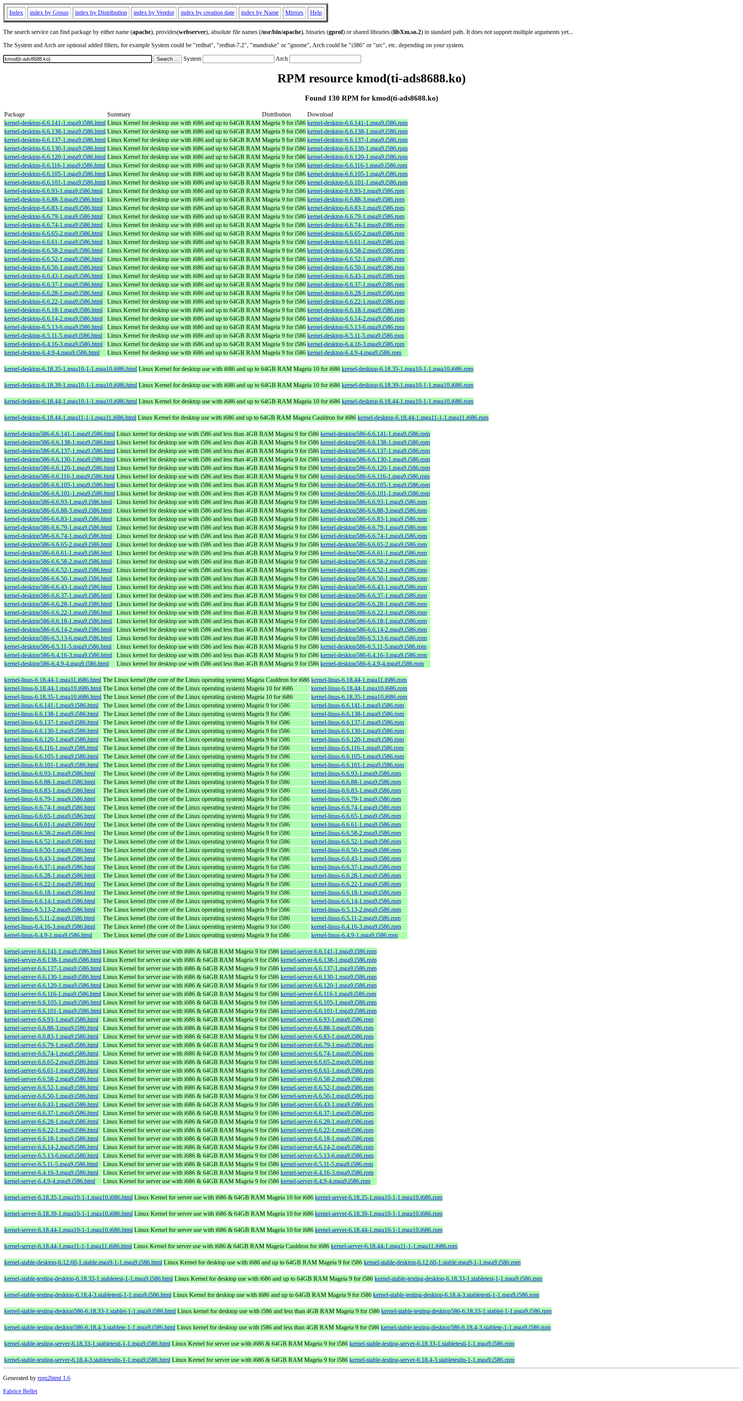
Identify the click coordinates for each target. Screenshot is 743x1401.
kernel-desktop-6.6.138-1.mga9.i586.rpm (357, 131)
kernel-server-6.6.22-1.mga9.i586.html (51, 1130)
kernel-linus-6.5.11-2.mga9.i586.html (49, 918)
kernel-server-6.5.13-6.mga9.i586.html (51, 1155)
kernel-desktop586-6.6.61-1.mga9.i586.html (58, 553)
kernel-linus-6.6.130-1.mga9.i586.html (51, 731)
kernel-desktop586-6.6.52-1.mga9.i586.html (58, 570)
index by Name (260, 12)
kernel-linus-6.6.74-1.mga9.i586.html (49, 807)
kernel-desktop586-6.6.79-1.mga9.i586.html (58, 527)
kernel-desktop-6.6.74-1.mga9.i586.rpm (355, 225)
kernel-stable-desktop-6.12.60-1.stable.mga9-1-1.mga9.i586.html (83, 1262)
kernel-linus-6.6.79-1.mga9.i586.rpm (356, 799)
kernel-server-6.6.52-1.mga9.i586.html (51, 1087)
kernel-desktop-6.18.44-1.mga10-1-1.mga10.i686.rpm (407, 401)
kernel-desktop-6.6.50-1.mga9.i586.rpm (355, 267)
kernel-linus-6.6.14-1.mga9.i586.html (49, 901)
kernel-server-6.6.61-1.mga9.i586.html (51, 1070)
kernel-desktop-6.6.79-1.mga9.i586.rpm (355, 216)
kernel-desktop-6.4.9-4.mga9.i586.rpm (354, 352)
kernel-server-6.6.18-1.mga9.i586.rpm (327, 1138)
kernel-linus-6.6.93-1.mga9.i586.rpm (356, 773)
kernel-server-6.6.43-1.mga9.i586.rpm (327, 1104)
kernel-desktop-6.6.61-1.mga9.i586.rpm (355, 242)
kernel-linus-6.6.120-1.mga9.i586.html (51, 739)
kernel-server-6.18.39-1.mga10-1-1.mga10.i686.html (68, 1213)
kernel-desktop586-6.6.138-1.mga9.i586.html (59, 442)
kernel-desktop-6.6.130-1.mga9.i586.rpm (357, 148)
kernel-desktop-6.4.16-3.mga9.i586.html (53, 344)
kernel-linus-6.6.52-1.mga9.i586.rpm (356, 841)
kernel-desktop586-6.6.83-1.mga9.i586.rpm (373, 519)
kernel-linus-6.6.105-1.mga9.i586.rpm (357, 756)
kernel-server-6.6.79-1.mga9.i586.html (51, 1045)
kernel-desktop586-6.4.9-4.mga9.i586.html (56, 663)
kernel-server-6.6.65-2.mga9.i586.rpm (327, 1062)
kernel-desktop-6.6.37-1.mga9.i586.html (53, 284)
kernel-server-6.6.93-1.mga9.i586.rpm (327, 1019)
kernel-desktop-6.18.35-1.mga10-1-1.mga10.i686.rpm (407, 369)
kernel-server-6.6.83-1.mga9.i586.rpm (327, 1036)
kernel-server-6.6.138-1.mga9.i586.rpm (329, 960)
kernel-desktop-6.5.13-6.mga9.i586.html (53, 327)
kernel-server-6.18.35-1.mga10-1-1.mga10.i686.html (68, 1197)
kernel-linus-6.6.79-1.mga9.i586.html (49, 799)
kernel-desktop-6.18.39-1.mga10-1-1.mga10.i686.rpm (407, 385)
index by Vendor (154, 12)
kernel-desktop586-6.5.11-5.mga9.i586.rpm (373, 646)
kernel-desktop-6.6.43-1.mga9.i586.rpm (355, 276)
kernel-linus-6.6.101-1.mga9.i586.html (51, 765)
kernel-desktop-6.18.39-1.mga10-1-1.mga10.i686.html (70, 385)
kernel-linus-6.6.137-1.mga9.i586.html (51, 722)
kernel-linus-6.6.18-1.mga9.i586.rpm (356, 892)
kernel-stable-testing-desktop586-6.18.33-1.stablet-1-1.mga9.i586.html (90, 1311)
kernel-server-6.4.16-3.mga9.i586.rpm (327, 1172)
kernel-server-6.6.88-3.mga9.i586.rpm (327, 1028)
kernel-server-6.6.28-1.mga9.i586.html (51, 1121)
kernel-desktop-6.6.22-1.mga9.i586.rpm (355, 301)
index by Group (49, 12)
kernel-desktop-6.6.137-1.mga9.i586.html (55, 140)
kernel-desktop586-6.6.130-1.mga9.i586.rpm (375, 459)
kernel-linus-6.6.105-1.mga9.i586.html (51, 756)
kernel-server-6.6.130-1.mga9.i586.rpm (329, 977)
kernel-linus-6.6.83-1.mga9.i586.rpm (356, 790)
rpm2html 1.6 (54, 1378)
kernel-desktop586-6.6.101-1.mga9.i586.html (59, 493)
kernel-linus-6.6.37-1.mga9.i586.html (49, 867)
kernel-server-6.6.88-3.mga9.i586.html (51, 1028)
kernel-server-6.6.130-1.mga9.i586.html (52, 977)
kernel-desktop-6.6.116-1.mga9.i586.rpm (357, 165)
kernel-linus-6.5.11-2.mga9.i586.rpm (356, 918)
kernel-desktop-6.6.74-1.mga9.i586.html (53, 225)
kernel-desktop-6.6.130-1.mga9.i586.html (55, 148)
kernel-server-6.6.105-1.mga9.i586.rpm (329, 1002)
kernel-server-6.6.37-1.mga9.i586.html (51, 1113)
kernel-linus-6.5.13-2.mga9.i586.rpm (356, 909)
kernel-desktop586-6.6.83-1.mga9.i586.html (58, 519)
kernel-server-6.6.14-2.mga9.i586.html (51, 1147)
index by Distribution (101, 12)
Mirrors (294, 12)
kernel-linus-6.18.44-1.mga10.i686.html (52, 688)
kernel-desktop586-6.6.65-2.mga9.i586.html (58, 544)
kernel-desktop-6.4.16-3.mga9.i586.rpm (355, 344)
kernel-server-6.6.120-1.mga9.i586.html (52, 985)
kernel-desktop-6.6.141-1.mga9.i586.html (55, 123)
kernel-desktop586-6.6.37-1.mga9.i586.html (58, 595)
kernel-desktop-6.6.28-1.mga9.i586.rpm (355, 293)
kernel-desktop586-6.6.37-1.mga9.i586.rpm (373, 595)
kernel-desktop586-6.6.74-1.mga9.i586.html (58, 536)
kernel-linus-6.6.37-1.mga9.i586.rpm (356, 867)
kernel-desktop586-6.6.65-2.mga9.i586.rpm (373, 544)
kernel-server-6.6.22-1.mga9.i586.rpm (327, 1130)
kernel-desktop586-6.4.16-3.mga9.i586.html (58, 655)
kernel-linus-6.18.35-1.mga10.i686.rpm (359, 697)
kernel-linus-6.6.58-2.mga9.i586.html (49, 833)
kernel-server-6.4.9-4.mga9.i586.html (49, 1181)
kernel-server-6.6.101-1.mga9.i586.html (52, 1011)
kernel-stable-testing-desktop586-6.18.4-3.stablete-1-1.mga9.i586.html (89, 1327)
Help (316, 12)
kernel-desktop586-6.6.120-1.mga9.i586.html (59, 468)
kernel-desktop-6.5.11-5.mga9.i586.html (53, 335)
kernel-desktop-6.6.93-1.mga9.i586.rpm (355, 191)
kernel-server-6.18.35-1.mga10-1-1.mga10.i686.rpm (378, 1197)
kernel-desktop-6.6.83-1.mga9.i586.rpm (355, 208)
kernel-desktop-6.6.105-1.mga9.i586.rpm (357, 174)
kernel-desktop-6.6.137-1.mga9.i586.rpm (357, 140)
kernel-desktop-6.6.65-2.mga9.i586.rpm (355, 233)
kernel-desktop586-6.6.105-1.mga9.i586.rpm (375, 485)
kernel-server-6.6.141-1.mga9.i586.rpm (329, 951)
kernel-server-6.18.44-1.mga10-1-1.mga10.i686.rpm (378, 1230)
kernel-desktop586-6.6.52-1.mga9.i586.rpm (373, 570)
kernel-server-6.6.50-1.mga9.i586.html (51, 1096)
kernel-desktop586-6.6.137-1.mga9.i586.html (59, 451)
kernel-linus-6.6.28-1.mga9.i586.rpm (356, 875)
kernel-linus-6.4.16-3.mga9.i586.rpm (356, 926)
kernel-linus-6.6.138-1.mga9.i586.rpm (357, 714)
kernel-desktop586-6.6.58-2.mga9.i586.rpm (373, 561)
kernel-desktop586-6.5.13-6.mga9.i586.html (58, 638)
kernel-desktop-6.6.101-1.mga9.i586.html (55, 182)
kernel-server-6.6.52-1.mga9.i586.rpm (327, 1087)
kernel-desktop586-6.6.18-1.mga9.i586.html (58, 621)
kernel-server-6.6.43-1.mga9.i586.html (51, 1104)
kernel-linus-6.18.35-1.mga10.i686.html (52, 697)
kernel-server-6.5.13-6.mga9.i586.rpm (327, 1155)
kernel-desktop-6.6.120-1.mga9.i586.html (55, 157)
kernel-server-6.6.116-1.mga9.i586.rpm (328, 994)
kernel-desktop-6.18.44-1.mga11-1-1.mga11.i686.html (70, 417)
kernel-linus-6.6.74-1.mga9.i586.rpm (356, 807)
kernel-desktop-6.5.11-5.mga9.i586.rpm (355, 335)
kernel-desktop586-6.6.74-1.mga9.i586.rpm (373, 536)
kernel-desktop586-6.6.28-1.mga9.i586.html (58, 604)
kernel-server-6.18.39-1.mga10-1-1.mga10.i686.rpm (378, 1213)
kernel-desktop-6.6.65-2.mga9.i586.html (53, 233)
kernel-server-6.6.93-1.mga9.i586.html (51, 1019)
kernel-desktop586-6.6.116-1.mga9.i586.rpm (375, 476)
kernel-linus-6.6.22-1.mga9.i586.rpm (356, 884)
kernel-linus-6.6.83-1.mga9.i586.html (49, 790)
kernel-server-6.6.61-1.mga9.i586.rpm (327, 1070)
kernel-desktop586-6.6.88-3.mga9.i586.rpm (373, 510)
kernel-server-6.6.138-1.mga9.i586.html (52, 960)
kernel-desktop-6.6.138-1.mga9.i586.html (55, 131)
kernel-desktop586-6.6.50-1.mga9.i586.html (58, 578)
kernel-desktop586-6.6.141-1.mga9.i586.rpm (375, 434)
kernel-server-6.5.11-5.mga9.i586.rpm (327, 1164)
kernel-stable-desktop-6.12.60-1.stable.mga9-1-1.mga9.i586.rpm (442, 1262)
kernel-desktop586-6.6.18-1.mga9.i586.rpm (373, 621)
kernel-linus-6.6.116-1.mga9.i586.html (51, 748)
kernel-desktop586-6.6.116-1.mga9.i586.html (59, 476)
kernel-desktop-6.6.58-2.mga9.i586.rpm (355, 250)
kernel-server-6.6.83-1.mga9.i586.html (51, 1036)
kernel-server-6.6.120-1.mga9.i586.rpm (329, 985)
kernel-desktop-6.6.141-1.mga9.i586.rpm (357, 123)
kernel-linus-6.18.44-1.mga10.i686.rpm (359, 688)
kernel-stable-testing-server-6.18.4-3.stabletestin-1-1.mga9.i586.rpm (431, 1360)
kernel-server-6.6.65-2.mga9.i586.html (51, 1062)
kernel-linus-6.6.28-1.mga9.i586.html (49, 875)
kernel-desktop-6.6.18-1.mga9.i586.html (53, 310)
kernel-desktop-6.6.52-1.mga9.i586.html (53, 259)
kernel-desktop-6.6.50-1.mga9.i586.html (53, 267)
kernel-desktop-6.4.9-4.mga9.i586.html (51, 352)
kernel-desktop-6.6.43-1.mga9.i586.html (53, 276)
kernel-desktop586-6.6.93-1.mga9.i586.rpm (373, 502)
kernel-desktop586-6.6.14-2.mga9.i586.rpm (373, 629)
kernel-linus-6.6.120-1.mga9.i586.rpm (357, 739)
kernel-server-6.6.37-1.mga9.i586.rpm (327, 1113)
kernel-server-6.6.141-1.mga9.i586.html (52, 951)
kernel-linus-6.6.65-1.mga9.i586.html (49, 816)
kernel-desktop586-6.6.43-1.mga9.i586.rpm (373, 587)
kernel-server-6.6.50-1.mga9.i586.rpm (327, 1096)
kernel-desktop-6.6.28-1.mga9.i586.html (53, 293)
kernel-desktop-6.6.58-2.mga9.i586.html (53, 250)
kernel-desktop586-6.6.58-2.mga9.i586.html (58, 561)
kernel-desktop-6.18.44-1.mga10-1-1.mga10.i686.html (70, 401)
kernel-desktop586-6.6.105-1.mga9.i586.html (59, 485)
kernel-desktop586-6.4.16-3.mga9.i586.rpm (373, 655)
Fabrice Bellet (20, 1391)
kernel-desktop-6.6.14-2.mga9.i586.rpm (355, 318)
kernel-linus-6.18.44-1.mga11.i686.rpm (359, 680)
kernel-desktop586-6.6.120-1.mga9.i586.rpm (375, 468)
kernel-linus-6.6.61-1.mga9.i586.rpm (356, 824)
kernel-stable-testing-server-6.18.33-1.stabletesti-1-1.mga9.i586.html (87, 1343)
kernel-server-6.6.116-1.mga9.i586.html (52, 994)
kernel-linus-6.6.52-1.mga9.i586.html (49, 841)
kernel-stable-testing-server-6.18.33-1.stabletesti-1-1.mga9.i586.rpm (431, 1343)
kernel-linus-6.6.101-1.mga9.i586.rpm (357, 765)
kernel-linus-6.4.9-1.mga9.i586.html (48, 935)
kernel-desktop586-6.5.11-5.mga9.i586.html (57, 646)
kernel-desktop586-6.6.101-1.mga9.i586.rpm (375, 493)
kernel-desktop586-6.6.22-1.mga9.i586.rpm (373, 612)
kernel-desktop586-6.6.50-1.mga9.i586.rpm (373, 578)
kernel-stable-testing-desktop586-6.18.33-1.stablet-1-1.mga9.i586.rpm (466, 1311)
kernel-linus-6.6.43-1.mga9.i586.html (49, 858)
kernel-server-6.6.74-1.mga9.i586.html (51, 1053)
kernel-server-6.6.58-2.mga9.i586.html (51, 1079)
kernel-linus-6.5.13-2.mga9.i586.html (49, 909)
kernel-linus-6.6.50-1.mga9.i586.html (49, 850)
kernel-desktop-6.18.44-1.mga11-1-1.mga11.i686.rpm (423, 417)
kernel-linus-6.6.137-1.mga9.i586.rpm (357, 722)
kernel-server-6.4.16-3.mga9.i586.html (51, 1172)
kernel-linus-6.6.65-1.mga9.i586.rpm (356, 816)
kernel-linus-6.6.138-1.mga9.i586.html (51, 714)
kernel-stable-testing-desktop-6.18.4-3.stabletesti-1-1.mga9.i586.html (87, 1295)
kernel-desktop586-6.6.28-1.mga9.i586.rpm (373, 604)
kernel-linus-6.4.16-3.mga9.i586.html (49, 926)
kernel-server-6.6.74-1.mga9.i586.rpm (327, 1053)
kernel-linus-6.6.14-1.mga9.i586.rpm (356, 901)
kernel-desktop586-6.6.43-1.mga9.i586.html (58, 587)
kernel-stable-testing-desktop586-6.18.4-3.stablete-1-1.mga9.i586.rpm (466, 1327)
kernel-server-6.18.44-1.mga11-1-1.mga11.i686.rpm (394, 1246)
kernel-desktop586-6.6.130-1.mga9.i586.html (59, 459)
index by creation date (208, 12)
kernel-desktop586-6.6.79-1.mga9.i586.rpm (373, 527)
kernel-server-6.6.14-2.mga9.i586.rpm (327, 1147)
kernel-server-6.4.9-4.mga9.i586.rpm (325, 1181)
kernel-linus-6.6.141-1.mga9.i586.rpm (357, 705)
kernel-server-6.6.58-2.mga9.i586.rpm (327, 1079)
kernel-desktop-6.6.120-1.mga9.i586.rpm (357, 157)
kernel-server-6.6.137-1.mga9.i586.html (52, 968)
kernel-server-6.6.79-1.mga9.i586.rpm (327, 1045)
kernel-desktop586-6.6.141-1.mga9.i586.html (59, 434)
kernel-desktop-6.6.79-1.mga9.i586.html (53, 216)
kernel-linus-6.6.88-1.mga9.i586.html (49, 782)
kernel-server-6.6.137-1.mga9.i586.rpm (329, 968)
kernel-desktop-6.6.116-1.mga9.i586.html (54, 165)
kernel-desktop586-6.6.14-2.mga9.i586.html (58, 629)
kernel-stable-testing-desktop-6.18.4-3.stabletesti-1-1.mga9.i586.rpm (456, 1295)
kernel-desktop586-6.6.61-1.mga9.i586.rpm (373, 553)
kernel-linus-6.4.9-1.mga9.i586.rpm (354, 935)
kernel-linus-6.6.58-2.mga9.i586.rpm (356, 833)
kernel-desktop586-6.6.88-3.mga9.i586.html (58, 510)
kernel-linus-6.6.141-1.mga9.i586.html (51, 705)
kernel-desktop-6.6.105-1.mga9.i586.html (55, 174)
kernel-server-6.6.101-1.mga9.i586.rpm (329, 1011)
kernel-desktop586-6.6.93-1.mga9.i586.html (58, 502)
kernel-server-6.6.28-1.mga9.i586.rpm (327, 1121)
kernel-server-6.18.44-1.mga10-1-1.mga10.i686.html (68, 1230)
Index (16, 12)
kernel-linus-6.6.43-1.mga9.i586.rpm (356, 858)
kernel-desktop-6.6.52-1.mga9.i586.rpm (355, 259)
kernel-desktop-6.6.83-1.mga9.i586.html (53, 208)
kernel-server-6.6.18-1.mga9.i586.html (51, 1138)
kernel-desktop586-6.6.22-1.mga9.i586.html (58, 612)
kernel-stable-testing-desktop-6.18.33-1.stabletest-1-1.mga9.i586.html (88, 1278)
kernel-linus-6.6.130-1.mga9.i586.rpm (357, 731)
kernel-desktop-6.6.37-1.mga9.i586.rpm (355, 284)
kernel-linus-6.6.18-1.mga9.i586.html (49, 892)
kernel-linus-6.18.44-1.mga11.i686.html (52, 680)
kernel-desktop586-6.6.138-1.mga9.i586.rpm (375, 442)
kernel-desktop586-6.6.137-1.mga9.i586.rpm (375, 451)
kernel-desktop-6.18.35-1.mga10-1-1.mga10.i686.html (70, 369)
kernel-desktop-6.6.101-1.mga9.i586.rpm (357, 182)
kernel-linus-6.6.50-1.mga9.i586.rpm (356, 850)
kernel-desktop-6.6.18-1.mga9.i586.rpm (355, 310)
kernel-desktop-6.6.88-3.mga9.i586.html (53, 199)
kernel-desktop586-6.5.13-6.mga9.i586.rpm (373, 638)
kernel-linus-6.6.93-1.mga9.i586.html (49, 773)
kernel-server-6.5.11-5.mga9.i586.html (51, 1164)
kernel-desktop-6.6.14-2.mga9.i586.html (53, 318)
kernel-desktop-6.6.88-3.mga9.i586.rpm (355, 199)
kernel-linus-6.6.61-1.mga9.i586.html (49, 824)
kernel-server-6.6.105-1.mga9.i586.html (52, 1002)
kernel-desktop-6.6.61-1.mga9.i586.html (53, 242)
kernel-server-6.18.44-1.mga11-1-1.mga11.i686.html (68, 1246)
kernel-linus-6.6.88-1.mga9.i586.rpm (356, 782)
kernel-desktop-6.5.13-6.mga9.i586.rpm (355, 327)
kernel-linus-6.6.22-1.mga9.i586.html (49, 884)
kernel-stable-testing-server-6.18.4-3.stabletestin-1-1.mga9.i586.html (87, 1360)
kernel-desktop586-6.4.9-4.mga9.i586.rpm (372, 663)
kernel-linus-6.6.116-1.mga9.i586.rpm (357, 748)
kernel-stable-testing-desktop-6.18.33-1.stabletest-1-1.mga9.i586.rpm (458, 1278)
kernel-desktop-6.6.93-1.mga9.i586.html (53, 191)
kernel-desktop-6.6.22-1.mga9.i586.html (53, 301)
